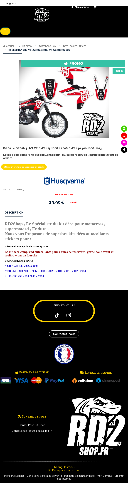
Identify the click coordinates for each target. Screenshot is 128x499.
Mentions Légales (14, 475)
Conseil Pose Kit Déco (32, 425)
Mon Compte (104, 475)
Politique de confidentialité (79, 475)
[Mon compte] (124, 128)
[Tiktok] (124, 150)
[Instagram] (124, 143)
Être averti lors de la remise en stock (25, 167)
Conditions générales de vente (44, 475)
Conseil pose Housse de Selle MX (32, 430)
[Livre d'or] (124, 136)
